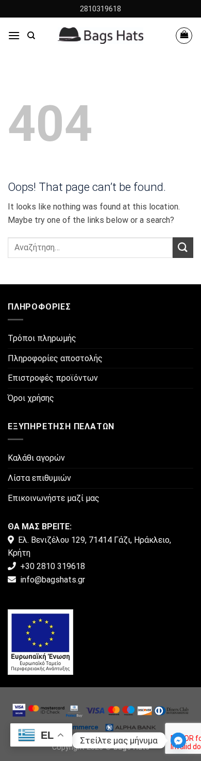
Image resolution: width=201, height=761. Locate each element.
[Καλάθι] (184, 35)
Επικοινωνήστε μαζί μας (53, 498)
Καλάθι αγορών (36, 458)
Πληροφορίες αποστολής (55, 358)
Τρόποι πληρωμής (42, 338)
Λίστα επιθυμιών (39, 478)
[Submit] (183, 247)
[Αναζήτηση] (31, 35)
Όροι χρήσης (31, 398)
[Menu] (14, 35)
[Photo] (40, 641)
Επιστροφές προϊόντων (53, 378)
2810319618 (100, 8)
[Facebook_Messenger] (178, 740)
